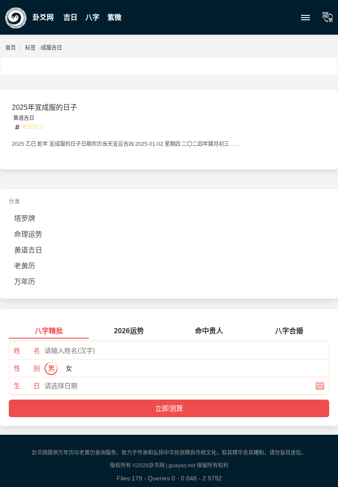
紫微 (114, 17)
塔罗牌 (24, 218)
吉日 (70, 17)
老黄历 (24, 266)
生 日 (27, 386)
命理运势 (28, 234)
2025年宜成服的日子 (44, 107)
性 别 (27, 368)
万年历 (24, 281)
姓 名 (27, 350)
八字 (92, 17)
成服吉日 (33, 127)
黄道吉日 (23, 118)
